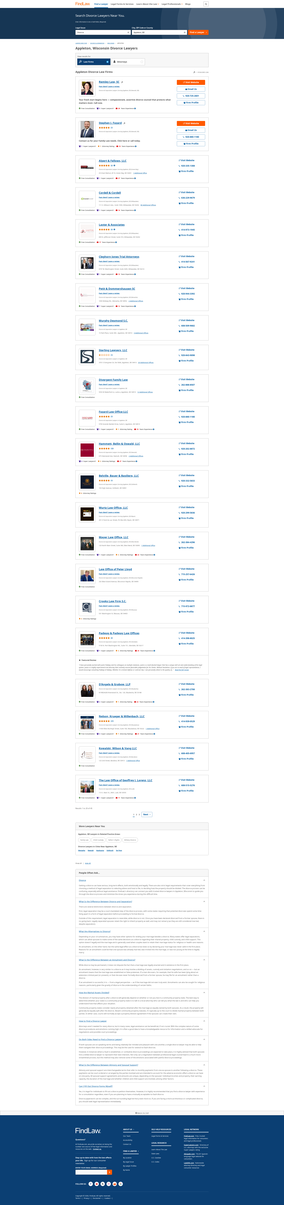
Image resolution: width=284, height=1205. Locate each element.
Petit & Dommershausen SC (117, 288)
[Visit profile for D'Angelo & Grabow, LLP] (87, 691)
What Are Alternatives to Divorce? (95, 931)
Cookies (107, 1198)
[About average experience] (135, 108)
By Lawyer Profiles (129, 1166)
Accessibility (127, 1140)
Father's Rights (113, 840)
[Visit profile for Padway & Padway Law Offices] (87, 639)
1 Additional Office (140, 173)
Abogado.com (189, 1154)
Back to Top (143, 1113)
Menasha (81, 850)
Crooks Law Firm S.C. (112, 601)
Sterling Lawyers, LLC (113, 350)
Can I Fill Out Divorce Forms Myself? (96, 1086)
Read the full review (182, 670)
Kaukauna (100, 850)
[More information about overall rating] (114, 165)
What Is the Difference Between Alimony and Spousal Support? (108, 1065)
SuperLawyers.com (191, 1145)
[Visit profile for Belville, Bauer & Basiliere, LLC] (87, 482)
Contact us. (97, 1149)
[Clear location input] (184, 32)
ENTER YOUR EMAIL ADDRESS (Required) (90, 1168)
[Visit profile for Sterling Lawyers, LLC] (87, 356)
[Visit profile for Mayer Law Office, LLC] (87, 543)
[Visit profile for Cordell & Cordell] (87, 199)
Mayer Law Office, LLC (113, 537)
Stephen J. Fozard (110, 123)
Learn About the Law (159, 1149)
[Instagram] (108, 1184)
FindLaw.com (189, 1136)
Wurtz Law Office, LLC (113, 507)
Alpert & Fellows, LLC (112, 160)
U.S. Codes (155, 1162)
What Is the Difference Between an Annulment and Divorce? (107, 960)
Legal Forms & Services (160, 1136)
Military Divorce (130, 840)
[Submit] (109, 1172)
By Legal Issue (128, 1162)
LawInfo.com (189, 1163)
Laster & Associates (112, 224)
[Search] (206, 3)
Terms (77, 1198)
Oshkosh (110, 850)
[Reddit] (114, 1184)
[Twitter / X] (103, 1184)
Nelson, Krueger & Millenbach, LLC (122, 716)
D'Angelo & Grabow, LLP (114, 684)
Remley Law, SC (109, 82)
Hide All (88, 863)
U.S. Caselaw (156, 1158)
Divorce (82, 880)
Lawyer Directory (81, 43)
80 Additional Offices (148, 205)
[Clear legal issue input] (128, 32)
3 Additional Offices (141, 333)
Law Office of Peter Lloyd (115, 569)
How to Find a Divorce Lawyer (93, 1021)
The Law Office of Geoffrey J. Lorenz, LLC (125, 780)
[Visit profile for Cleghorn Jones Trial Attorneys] (87, 263)
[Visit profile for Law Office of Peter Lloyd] (87, 575)
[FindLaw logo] (84, 4)
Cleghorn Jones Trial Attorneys (119, 256)
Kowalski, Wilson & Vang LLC (118, 748)
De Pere (119, 850)
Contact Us (127, 1144)
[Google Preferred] (120, 1184)
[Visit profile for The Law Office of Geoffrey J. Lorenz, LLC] (87, 786)
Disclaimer (97, 1198)
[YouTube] (97, 1184)
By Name (126, 1170)
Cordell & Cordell (110, 192)
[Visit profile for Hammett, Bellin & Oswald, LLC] (87, 450)
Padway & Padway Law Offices (119, 633)
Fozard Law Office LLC (113, 411)
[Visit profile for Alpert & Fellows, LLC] (87, 167)
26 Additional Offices (146, 362)
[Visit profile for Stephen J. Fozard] (87, 129)
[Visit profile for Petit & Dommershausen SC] (87, 295)
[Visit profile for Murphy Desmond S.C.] (87, 327)
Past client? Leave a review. (109, 86)
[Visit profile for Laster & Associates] (87, 231)
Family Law (84, 840)
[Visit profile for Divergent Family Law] (87, 386)
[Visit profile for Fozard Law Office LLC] (87, 418)
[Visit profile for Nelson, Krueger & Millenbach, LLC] (87, 723)
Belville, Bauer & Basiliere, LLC (119, 475)
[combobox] (103, 32)
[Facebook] (91, 1184)
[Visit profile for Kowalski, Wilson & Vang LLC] (87, 754)
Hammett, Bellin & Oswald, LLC (119, 443)
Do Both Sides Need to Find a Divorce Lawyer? (100, 1039)
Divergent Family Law (113, 379)
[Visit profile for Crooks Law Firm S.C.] (87, 607)
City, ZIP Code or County (142, 28)
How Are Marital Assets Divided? (94, 992)
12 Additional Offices (145, 392)
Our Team (126, 1136)
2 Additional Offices (136, 301)
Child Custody (98, 840)
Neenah (91, 850)
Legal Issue (80, 28)
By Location (127, 1158)
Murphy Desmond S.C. (113, 320)
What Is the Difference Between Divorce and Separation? (105, 901)
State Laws (155, 1154)
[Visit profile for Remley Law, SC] (87, 88)
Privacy (86, 1198)
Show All (78, 863)
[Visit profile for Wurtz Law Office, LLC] (87, 514)
